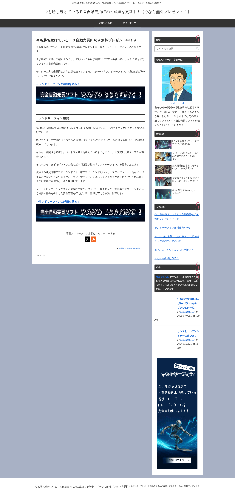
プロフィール (177, 103)
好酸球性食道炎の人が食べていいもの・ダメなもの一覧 (188, 303)
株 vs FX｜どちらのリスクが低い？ (173, 249)
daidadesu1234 (187, 312)
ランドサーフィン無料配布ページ (172, 227)
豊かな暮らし (162, 277)
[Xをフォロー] (87, 239)
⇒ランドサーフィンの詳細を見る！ (58, 84)
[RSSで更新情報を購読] (93, 239)
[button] (197, 48)
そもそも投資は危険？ (166, 258)
